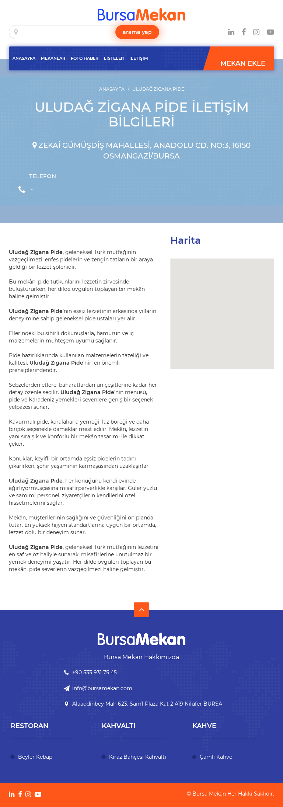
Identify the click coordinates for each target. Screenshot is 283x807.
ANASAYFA (24, 58)
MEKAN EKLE (242, 63)
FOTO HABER (84, 58)
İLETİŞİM (138, 58)
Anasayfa (112, 89)
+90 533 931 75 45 (94, 672)
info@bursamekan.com (102, 688)
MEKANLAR (53, 58)
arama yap (137, 32)
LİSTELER (114, 58)
